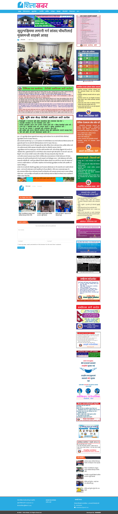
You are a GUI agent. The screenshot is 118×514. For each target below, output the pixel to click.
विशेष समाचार (26, 11)
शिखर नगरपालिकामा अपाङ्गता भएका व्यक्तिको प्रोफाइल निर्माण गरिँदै (91, 469)
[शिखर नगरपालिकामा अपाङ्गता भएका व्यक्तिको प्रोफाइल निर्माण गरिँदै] (27, 206)
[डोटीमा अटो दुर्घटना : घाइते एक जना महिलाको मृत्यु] (64, 206)
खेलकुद (58, 11)
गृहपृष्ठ (19, 11)
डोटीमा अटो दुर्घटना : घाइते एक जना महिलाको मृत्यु (91, 482)
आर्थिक (47, 11)
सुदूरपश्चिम (34, 11)
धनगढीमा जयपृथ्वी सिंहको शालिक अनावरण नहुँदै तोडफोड (92, 476)
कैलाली (39, 211)
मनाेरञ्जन (53, 11)
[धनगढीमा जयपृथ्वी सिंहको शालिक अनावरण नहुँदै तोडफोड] (45, 206)
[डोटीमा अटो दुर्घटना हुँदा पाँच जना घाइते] (79, 490)
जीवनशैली (64, 11)
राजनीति (41, 11)
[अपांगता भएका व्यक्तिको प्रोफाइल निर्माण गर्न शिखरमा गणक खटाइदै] (79, 463)
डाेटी (20, 211)
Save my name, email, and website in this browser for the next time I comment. (40, 244)
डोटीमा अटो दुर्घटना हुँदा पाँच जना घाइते (92, 489)
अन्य (78, 11)
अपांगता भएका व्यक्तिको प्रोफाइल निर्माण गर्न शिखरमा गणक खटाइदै (92, 462)
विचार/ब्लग (72, 11)
